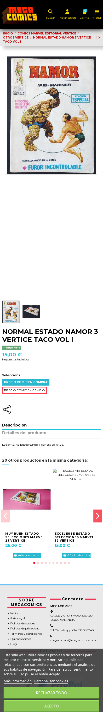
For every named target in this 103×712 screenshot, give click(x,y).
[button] (34, 563)
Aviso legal (17, 618)
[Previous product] (97, 37)
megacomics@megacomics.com (73, 640)
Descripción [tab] (14, 425)
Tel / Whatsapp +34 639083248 (72, 630)
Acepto (51, 706)
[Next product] (99, 37)
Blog (13, 644)
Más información (18, 680)
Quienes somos (20, 639)
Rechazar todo (51, 692)
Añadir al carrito (29, 555)
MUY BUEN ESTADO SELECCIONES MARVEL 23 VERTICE (25, 537)
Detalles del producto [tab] (24, 433)
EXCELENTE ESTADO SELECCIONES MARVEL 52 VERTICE (74, 537)
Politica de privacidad (25, 628)
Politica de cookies (22, 623)
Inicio (13, 613)
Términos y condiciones (26, 633)
